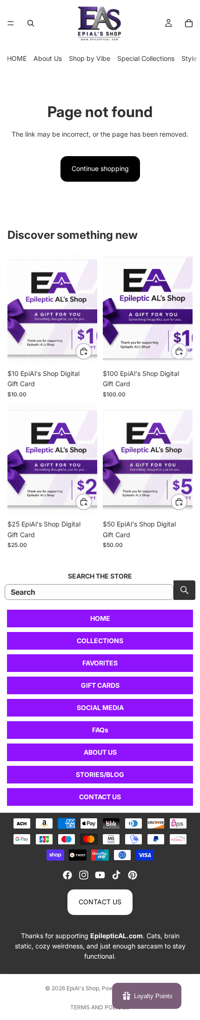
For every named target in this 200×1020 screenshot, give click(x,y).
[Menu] (10, 23)
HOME (17, 58)
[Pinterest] (132, 875)
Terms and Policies (100, 1007)
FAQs (100, 730)
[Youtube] (100, 875)
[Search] (30, 23)
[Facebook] (67, 875)
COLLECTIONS (100, 641)
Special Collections (145, 58)
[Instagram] (83, 875)
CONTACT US (100, 797)
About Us (47, 58)
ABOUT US (100, 752)
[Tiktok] (116, 875)
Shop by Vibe (89, 58)
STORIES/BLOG (100, 774)
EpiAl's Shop (83, 988)
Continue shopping (100, 168)
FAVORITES (100, 663)
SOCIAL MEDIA (100, 707)
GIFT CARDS (100, 685)
